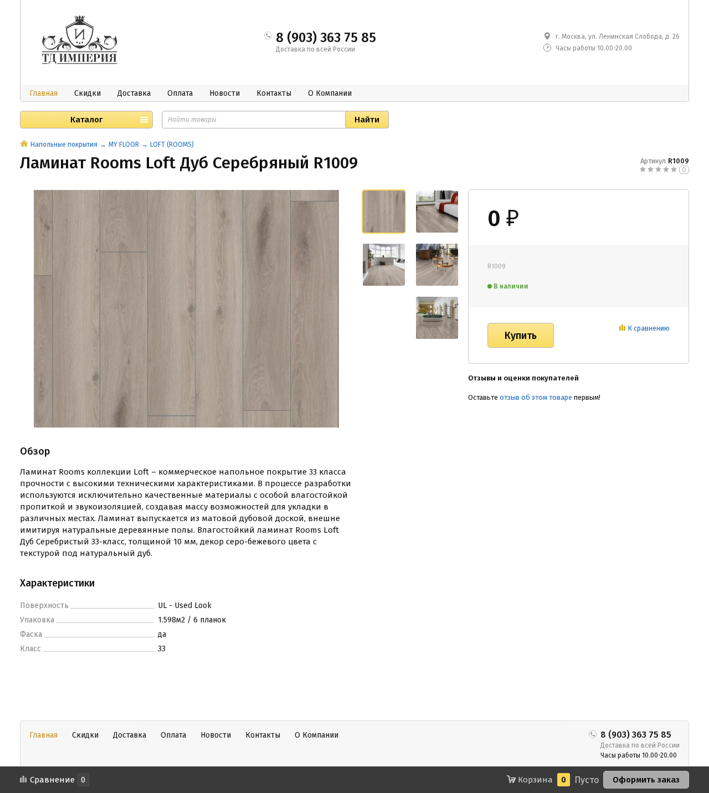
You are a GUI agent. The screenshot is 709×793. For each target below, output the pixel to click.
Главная (43, 93)
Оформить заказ (646, 780)
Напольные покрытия (63, 144)
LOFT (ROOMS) (172, 144)
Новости (224, 93)
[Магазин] (24, 144)
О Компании (330, 93)
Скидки (87, 93)
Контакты (273, 93)
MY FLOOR (124, 144)
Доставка (134, 93)
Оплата (180, 93)
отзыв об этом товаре (536, 397)
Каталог (86, 120)
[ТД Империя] (82, 41)
